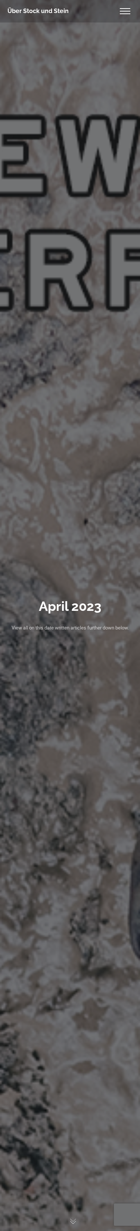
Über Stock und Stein (38, 11)
